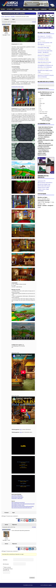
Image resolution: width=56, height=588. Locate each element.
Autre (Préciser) (43, 113)
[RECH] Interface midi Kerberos (45, 182)
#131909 (34, 527)
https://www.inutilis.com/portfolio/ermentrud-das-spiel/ (23, 503)
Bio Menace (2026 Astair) (44, 135)
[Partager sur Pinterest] (27, 520)
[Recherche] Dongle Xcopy (44, 184)
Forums (30, 9)
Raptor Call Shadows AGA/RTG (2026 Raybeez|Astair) (43, 153)
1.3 (40, 102)
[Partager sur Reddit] (24, 520)
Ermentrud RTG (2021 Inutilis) (17, 86)
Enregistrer (52, 9)
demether (43, 199)
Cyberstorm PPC (42, 181)
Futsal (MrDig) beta (43, 150)
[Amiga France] (28, 7)
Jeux (24, 9)
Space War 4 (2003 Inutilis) (17, 495)
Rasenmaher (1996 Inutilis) (17, 498)
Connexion (43, 9)
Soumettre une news (28, 585)
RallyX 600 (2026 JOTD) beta (44, 62)
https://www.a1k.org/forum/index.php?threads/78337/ (23, 506)
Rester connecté (7, 567)
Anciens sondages (46, 120)
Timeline (36, 9)
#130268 (34, 22)
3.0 (40, 105)
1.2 (40, 100)
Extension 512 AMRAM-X (43, 55)
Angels (39, 207)
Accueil (3, 9)
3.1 (40, 106)
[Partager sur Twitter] (22, 520)
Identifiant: (5, 559)
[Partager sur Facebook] (19, 520)
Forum (2, 16)
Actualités (9, 9)
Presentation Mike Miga (43, 47)
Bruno (48, 199)
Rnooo (39, 199)
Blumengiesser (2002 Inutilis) (17, 497)
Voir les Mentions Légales (46, 585)
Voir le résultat (46, 117)
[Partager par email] (35, 520)
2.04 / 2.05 (42, 103)
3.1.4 (41, 110)
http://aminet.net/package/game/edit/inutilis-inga (22, 507)
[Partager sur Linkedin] (30, 520)
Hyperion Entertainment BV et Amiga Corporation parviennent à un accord (45, 146)
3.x (40, 108)
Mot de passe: (6, 564)
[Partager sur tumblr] (32, 520)
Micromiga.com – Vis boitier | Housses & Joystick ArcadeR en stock (45, 37)
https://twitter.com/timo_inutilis (18, 505)
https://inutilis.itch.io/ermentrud (18, 502)
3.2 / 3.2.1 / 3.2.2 (43, 111)
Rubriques (17, 9)
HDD (21, 429)
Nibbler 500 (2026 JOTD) (44, 143)
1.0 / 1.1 (41, 98)
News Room (7, 16)
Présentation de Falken (43, 59)
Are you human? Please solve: (8, 569)
